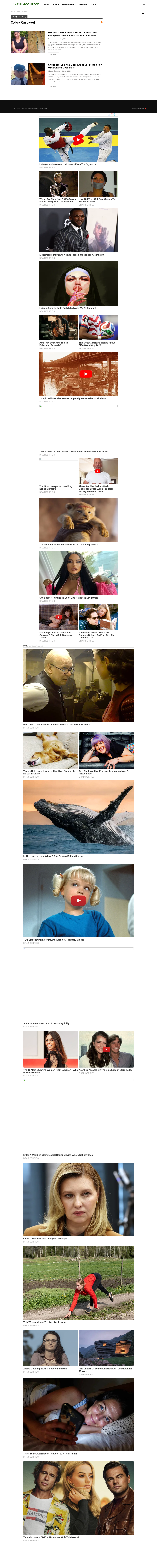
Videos (93, 4)
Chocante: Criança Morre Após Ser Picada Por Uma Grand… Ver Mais (75, 66)
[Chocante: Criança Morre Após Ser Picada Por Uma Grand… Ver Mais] (28, 74)
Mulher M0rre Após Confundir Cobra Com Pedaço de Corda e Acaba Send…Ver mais (72, 34)
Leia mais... (53, 54)
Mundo (56, 4)
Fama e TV (83, 4)
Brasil (46, 4)
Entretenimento (69, 4)
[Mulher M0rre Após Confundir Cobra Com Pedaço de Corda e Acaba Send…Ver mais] (28, 42)
